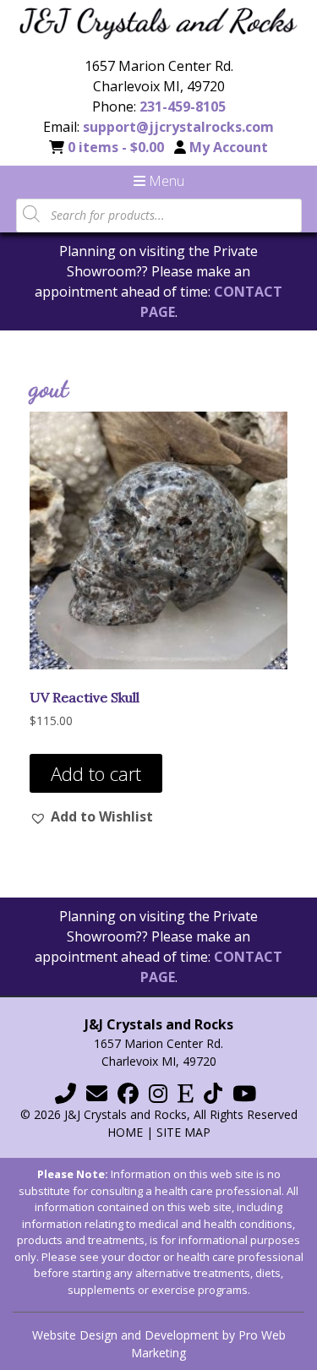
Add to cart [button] (96, 773)
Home (125, 1132)
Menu (164, 181)
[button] (91, 816)
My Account (228, 147)
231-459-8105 (182, 106)
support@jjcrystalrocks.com (178, 126)
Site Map (183, 1132)
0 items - (116, 147)
